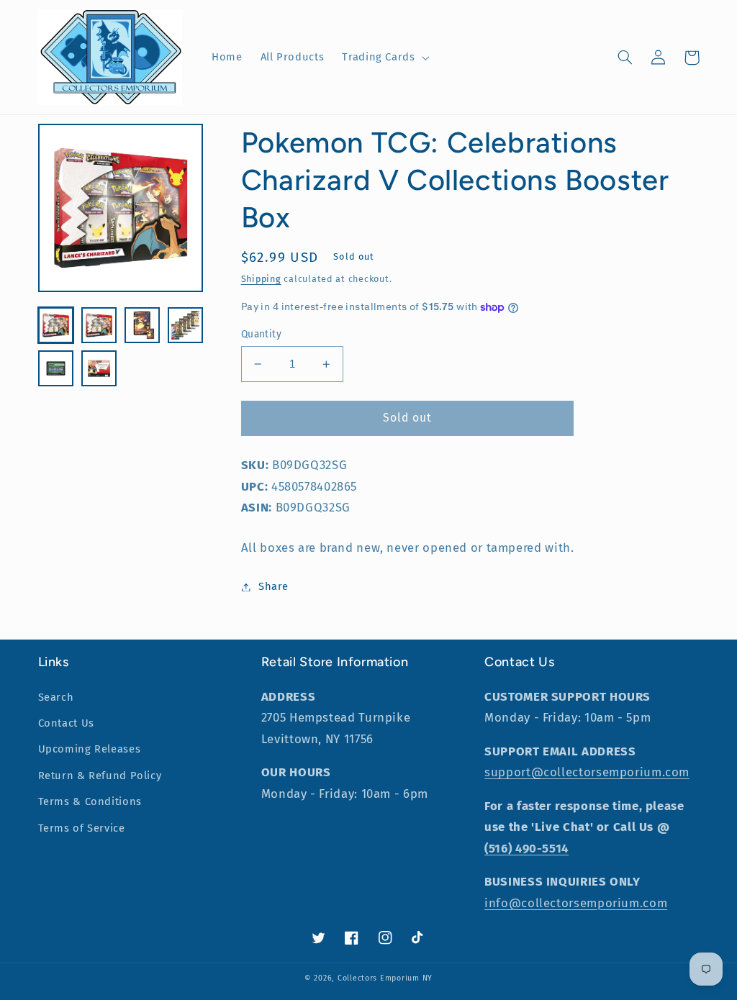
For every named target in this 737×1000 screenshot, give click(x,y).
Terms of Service (81, 828)
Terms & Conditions (90, 801)
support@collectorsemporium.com (586, 772)
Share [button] (273, 586)
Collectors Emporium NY (385, 978)
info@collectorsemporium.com (575, 903)
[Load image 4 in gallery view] (186, 325)
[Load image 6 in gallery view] (99, 368)
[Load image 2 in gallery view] (99, 325)
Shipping (261, 278)
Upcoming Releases (89, 748)
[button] (384, 57)
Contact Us (66, 723)
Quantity (261, 334)
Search (56, 697)
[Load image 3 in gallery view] (142, 325)
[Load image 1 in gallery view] (56, 325)
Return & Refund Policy (100, 775)
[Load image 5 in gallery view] (56, 368)
